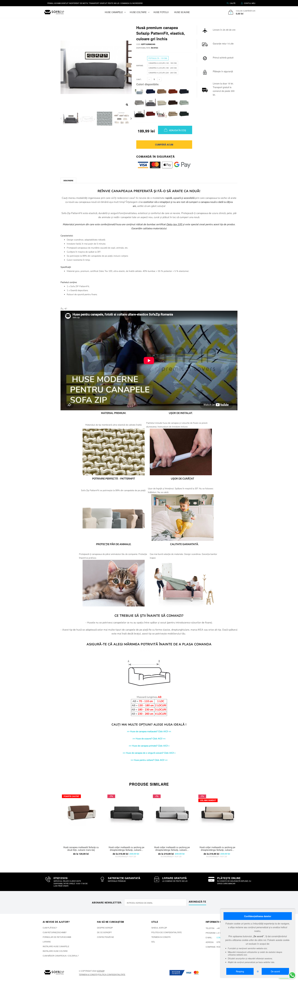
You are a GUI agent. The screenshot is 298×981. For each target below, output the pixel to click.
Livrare (47, 941)
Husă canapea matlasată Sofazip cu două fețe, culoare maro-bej (81, 849)
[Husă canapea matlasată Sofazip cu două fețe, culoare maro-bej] (81, 817)
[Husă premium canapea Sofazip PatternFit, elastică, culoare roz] (161, 113)
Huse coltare (138, 12)
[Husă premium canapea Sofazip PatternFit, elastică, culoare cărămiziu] (172, 91)
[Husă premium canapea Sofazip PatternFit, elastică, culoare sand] (172, 113)
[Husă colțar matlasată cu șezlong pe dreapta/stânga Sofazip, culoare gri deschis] (171, 817)
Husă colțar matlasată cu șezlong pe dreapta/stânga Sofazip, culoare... (126, 849)
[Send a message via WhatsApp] (292, 975)
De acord (275, 971)
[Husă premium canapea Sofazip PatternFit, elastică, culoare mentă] (184, 102)
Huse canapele (114, 12)
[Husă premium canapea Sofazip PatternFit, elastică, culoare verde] (184, 113)
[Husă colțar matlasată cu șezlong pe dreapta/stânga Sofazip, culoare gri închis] (126, 817)
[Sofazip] (54, 972)
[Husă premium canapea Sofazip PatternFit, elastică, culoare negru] (139, 113)
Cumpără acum (164, 144)
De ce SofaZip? (104, 932)
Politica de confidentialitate (166, 932)
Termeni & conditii (88, 974)
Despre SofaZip (105, 927)
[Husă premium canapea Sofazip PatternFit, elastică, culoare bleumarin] (150, 91)
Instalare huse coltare (55, 951)
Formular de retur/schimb (57, 937)
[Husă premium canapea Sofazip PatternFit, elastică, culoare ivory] (161, 102)
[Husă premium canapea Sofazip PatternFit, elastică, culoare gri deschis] (139, 102)
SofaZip (100, 970)
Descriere (68, 180)
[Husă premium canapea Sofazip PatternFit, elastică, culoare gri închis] (150, 102)
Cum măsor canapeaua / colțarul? (61, 955)
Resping (240, 971)
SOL (153, 941)
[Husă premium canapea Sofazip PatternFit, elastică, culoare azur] (139, 91)
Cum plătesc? (50, 927)
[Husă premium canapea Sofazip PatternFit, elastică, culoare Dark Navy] (184, 91)
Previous (61, 118)
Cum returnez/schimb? (55, 932)
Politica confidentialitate (111, 974)
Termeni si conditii (160, 937)
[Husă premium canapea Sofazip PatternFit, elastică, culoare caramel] (161, 91)
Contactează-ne (105, 937)
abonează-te (197, 901)
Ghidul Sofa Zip (159, 927)
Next (131, 118)
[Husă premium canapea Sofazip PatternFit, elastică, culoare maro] (172, 102)
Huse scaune (182, 12)
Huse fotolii (161, 12)
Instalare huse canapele (56, 946)
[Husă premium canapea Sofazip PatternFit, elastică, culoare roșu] (150, 113)
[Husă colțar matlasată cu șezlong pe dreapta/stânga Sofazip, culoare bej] (217, 817)
